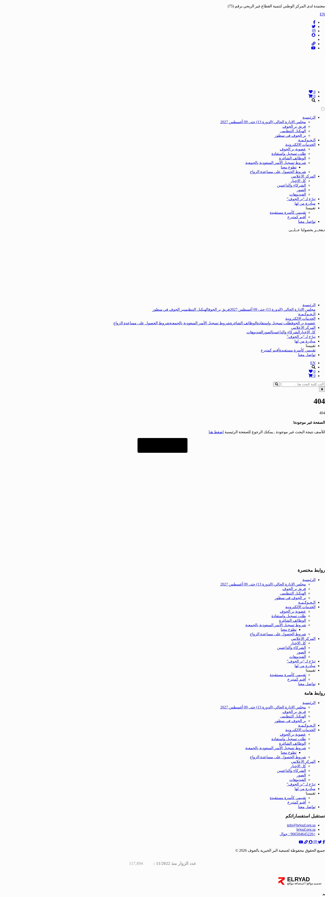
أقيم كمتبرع (296, 217)
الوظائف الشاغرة (292, 158)
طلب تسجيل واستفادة (288, 154)
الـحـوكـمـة (306, 140)
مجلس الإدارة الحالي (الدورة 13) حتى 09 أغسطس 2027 (263, 122)
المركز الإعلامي (303, 176)
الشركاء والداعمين (291, 185)
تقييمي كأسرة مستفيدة (288, 212)
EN (322, 14)
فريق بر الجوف (294, 126)
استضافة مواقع (296, 883)
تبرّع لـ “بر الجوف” (301, 199)
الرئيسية (308, 117)
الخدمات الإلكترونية (300, 145)
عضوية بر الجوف (293, 149)
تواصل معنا (306, 221)
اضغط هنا (216, 432)
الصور (301, 190)
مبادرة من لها (305, 203)
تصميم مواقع (313, 883)
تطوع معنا (288, 167)
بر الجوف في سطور (290, 135)
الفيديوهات (297, 194)
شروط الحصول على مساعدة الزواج (278, 172)
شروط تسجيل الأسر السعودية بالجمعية (275, 163)
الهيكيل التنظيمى (293, 131)
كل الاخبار (298, 181)
